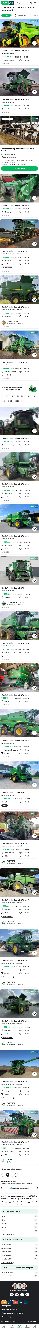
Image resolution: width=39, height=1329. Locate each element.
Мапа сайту (6, 1316)
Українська (32, 1321)
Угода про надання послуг (12, 1313)
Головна (4, 1327)
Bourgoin (19, 1224)
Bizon (19, 1220)
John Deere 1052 (19, 1248)
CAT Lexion (19, 1231)
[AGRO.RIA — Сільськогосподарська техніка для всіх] (8, 3)
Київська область (19, 1273)
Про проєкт (6, 1306)
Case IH (19, 1227)
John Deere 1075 (19, 1259)
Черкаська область (19, 1276)
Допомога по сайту (19, 1290)
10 (36, 1204)
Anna (19, 1216)
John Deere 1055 (19, 1252)
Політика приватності (10, 1309)
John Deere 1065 (19, 1255)
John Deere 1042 (19, 1244)
